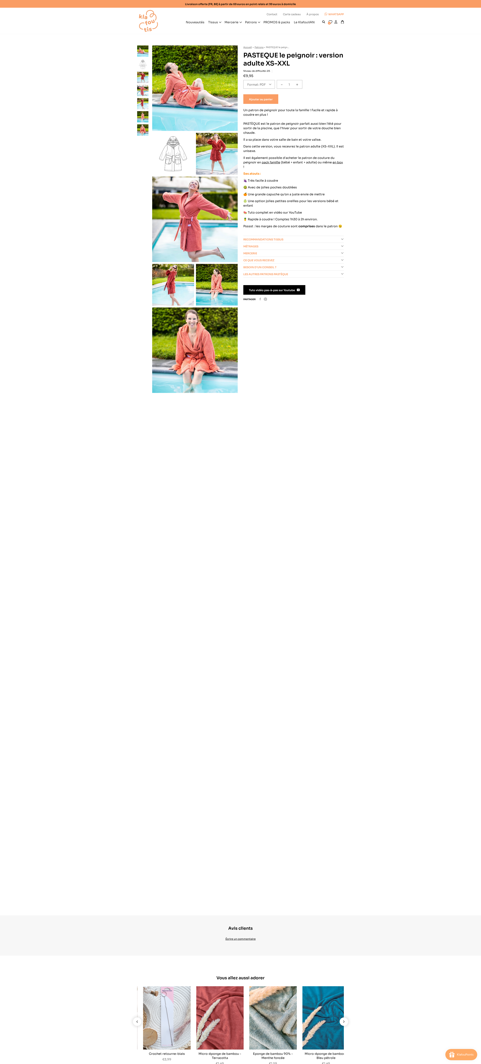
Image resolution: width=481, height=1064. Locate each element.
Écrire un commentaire (240, 939)
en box (338, 162)
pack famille (271, 162)
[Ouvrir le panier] (342, 22)
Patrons (259, 47)
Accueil (247, 47)
